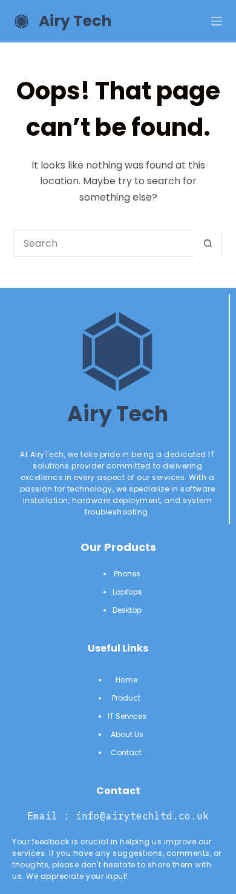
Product (127, 698)
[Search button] (207, 243)
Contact (127, 752)
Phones (127, 574)
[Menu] (216, 21)
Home (127, 680)
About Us (127, 734)
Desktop (127, 610)
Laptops (127, 592)
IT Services (127, 716)
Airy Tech (75, 21)
